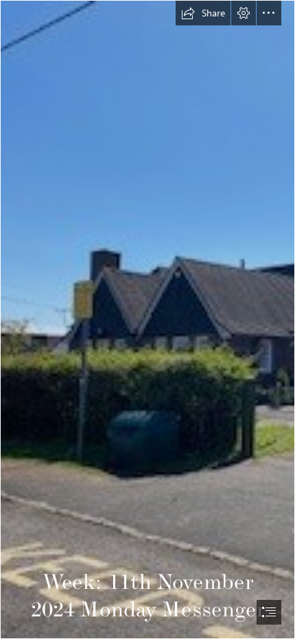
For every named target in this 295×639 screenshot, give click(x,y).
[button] (203, 13)
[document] (147, 319)
